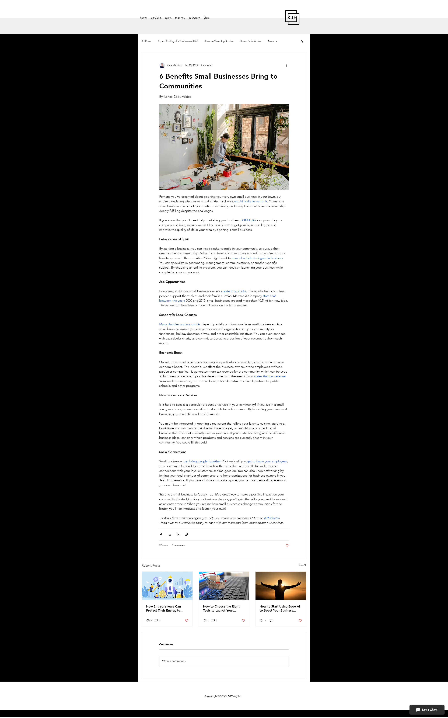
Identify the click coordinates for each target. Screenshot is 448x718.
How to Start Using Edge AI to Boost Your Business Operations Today (280, 608)
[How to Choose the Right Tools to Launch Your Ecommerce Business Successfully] (224, 586)
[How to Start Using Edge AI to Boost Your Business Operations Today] (280, 586)
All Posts (146, 41)
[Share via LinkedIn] (178, 534)
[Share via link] (186, 534)
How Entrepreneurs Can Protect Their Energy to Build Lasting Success (163, 608)
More (271, 41)
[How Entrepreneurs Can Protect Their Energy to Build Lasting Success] (167, 586)
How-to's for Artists (250, 41)
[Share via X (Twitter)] (169, 534)
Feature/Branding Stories (219, 41)
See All (302, 565)
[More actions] (287, 65)
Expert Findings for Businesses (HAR (178, 41)
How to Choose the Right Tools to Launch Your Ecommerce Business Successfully (221, 608)
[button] (301, 41)
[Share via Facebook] (161, 534)
